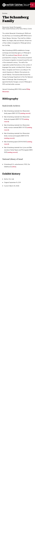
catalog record (25, 113)
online (14, 167)
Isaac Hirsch (18, 55)
